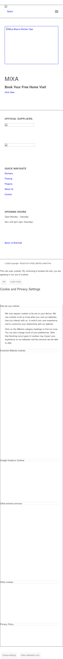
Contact (8, 194)
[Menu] (56, 11)
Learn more (15, 281)
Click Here (9, 92)
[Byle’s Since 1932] (26, 11)
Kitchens (9, 173)
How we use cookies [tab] (9, 305)
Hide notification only (30, 655)
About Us (9, 188)
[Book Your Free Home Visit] (5, 83)
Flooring (8, 178)
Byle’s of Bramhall (13, 242)
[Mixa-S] (31, 45)
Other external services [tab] (11, 503)
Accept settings (9, 655)
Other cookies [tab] (6, 581)
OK (4, 281)
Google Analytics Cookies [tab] (12, 460)
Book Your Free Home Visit (25, 87)
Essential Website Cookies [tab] (12, 350)
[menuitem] (56, 11)
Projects (8, 183)
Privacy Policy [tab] (7, 624)
